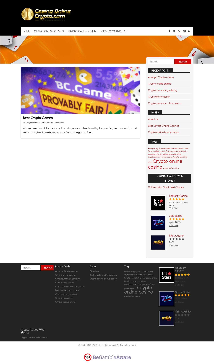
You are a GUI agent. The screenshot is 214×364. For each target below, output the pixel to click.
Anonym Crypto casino (161, 77)
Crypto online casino (36, 122)
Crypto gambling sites (66, 294)
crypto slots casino (171, 168)
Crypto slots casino (159, 96)
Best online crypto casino (177, 148)
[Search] (189, 31)
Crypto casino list (173, 151)
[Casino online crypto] (46, 21)
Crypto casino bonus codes (163, 132)
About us (153, 119)
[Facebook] (169, 31)
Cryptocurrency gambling (162, 90)
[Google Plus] (179, 31)
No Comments (58, 122)
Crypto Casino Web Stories (34, 337)
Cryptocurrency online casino (164, 103)
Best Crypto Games (38, 118)
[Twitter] (174, 31)
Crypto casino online (65, 302)
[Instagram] (184, 31)
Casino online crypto (156, 151)
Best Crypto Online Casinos (163, 125)
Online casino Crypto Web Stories (166, 187)
